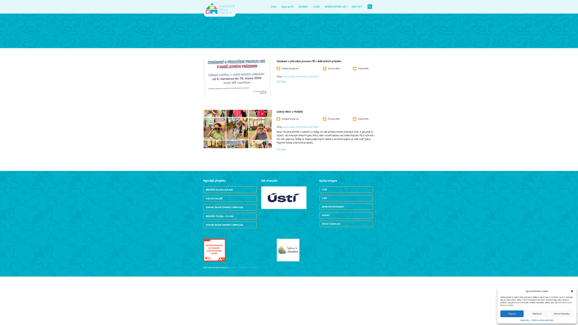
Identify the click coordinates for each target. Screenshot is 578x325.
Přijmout (512, 313)
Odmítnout (537, 313)
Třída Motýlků (301, 76)
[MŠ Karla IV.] (220, 7)
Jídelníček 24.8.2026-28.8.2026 (219, 189)
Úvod (324, 189)
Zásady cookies (525, 320)
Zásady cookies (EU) (331, 223)
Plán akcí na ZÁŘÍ (214, 198)
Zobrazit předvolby (562, 313)
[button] (571, 291)
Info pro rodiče (289, 76)
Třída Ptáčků (313, 76)
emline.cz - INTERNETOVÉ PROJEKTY (244, 267)
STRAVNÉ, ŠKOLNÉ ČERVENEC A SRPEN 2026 (224, 207)
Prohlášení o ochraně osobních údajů (542, 320)
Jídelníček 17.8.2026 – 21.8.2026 (219, 216)
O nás (324, 198)
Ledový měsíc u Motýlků (290, 111)
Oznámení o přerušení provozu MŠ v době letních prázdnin (309, 61)
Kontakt (326, 215)
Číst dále (281, 81)
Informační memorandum (333, 206)
